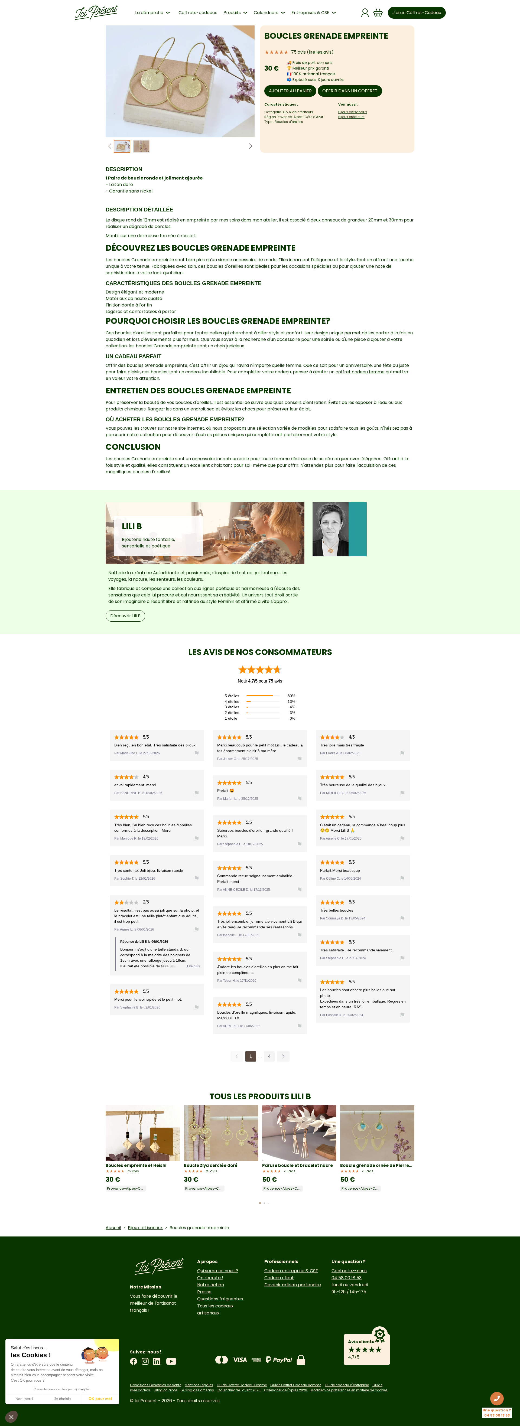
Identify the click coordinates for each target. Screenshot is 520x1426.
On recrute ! (210, 1278)
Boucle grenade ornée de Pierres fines (377, 1165)
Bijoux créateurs (351, 117)
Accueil (113, 1228)
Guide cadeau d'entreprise (347, 1385)
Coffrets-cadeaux (197, 12)
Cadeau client (279, 1278)
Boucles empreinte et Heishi (136, 1165)
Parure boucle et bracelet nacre (297, 1165)
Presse (204, 1292)
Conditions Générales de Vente (155, 1385)
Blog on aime (166, 1390)
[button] (250, 146)
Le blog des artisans (197, 1390)
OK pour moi (100, 1398)
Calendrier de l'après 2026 (285, 1390)
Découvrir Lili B (125, 616)
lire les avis (320, 52)
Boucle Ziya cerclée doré (211, 1165)
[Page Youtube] (171, 1361)
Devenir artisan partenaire (292, 1285)
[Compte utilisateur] (365, 13)
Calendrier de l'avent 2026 (239, 1390)
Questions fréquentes (220, 1299)
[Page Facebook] (133, 1361)
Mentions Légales (199, 1385)
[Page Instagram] (145, 1361)
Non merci (24, 1398)
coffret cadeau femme (360, 372)
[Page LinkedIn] (157, 1361)
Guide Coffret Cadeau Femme (242, 1385)
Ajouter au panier (290, 91)
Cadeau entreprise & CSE (291, 1271)
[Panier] (378, 13)
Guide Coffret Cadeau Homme (295, 1385)
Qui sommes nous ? (217, 1271)
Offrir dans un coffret (350, 91)
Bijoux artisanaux (352, 112)
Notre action (210, 1285)
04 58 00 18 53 (347, 1278)
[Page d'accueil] (96, 12)
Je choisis (62, 1398)
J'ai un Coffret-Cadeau (416, 12)
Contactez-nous (349, 1271)
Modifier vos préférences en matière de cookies (349, 1390)
